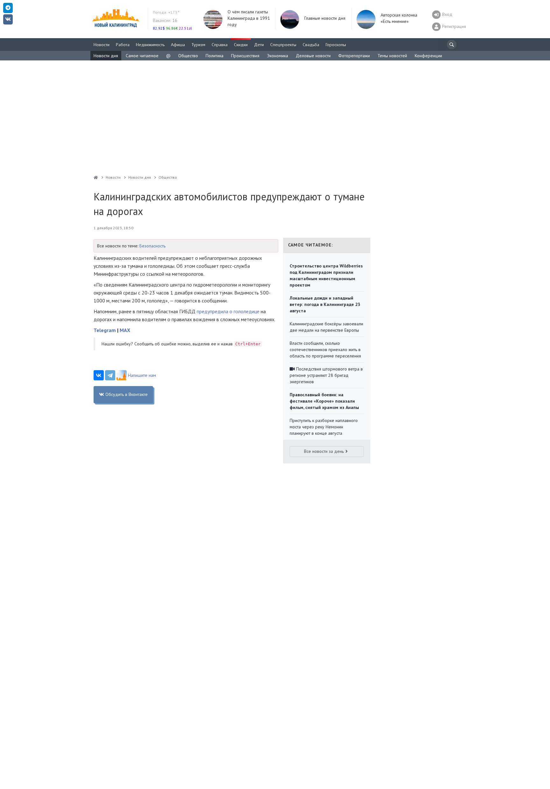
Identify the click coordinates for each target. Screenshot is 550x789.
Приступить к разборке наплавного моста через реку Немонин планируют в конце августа (324, 427)
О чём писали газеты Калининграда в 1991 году (249, 18)
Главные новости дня (324, 18)
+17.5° (166, 12)
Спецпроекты (283, 44)
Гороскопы (336, 44)
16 (165, 20)
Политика (214, 56)
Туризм (198, 44)
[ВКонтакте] (99, 375)
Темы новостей (392, 56)
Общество (188, 56)
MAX (125, 330)
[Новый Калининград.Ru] (96, 177)
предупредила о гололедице (228, 311)
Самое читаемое (142, 56)
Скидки (241, 44)
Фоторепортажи (354, 56)
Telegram (105, 330)
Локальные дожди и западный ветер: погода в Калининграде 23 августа (325, 304)
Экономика (277, 56)
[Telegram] (110, 375)
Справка (220, 44)
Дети (259, 44)
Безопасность (152, 246)
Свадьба (311, 44)
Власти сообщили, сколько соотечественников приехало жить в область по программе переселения (325, 349)
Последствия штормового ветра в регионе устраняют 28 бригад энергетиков (326, 375)
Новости (101, 44)
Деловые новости (313, 56)
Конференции (428, 56)
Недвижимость (150, 44)
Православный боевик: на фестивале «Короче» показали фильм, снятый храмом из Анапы (324, 401)
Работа (123, 44)
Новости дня (106, 56)
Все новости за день (324, 451)
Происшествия (245, 56)
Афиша (178, 44)
